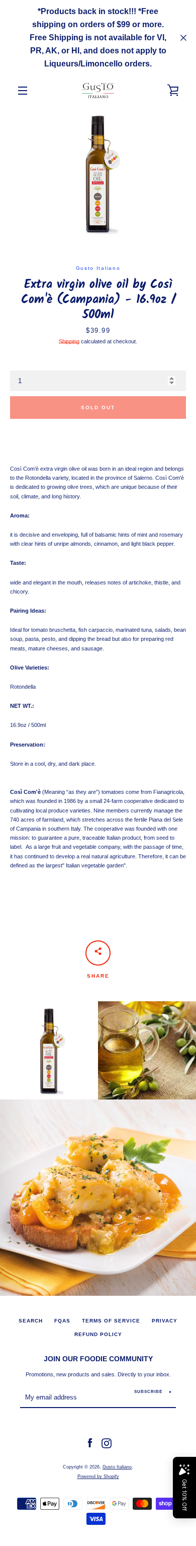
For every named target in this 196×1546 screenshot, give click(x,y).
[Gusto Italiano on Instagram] (107, 1443)
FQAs (62, 1320)
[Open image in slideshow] (98, 173)
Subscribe (148, 1391)
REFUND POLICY (98, 1334)
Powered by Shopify (98, 1476)
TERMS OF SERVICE (111, 1320)
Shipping (69, 341)
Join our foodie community (98, 1359)
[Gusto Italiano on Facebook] (90, 1443)
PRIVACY (164, 1320)
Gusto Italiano (117, 1466)
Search (31, 1320)
